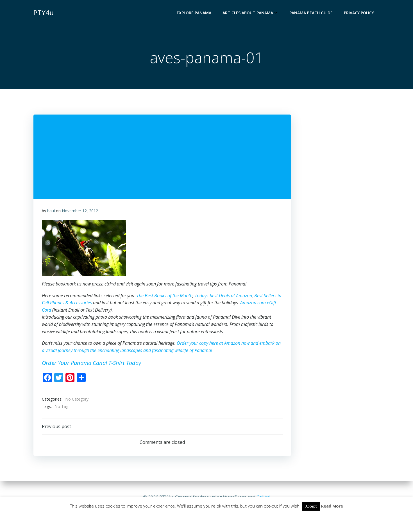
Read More (332, 506)
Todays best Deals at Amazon (223, 296)
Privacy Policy (359, 12)
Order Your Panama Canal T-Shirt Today (91, 363)
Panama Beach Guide (311, 12)
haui (51, 210)
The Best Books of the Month (164, 296)
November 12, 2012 (80, 210)
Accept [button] (311, 506)
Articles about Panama (248, 12)
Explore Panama (194, 12)
